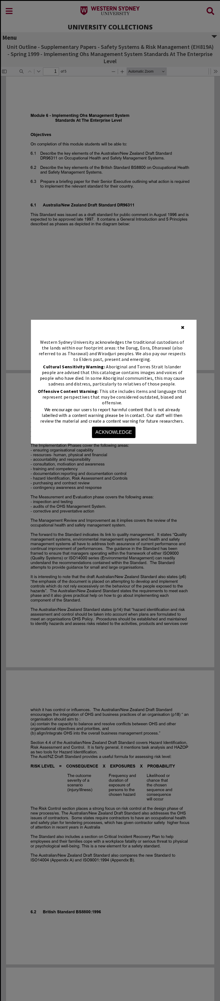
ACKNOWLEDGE (113, 432)
